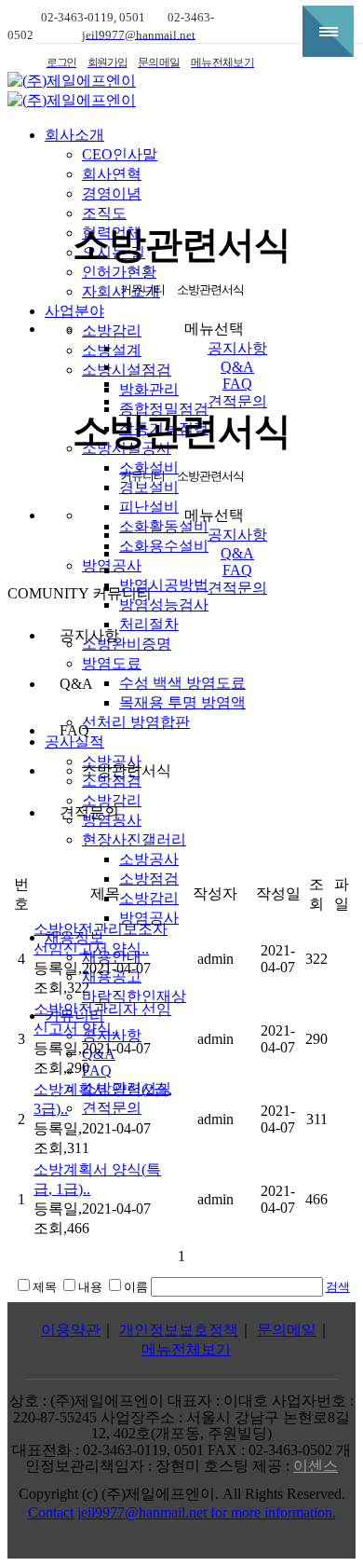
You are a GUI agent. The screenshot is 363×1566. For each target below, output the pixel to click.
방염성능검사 (163, 604)
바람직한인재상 (134, 996)
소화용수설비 (163, 546)
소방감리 (111, 330)
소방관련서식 (126, 770)
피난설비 (149, 507)
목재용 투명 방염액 (182, 702)
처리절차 (149, 624)
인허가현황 (119, 272)
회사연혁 (111, 174)
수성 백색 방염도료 (182, 683)
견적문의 (111, 1108)
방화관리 (149, 389)
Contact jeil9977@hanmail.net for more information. (182, 1512)
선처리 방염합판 (136, 722)
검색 (338, 1287)
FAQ (97, 1070)
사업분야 (74, 311)
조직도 (104, 213)
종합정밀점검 (163, 409)
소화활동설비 (163, 526)
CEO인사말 (119, 154)
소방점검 (149, 878)
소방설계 (111, 350)
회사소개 (74, 135)
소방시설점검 (126, 370)
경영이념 (111, 193)
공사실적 (74, 741)
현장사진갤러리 (134, 839)
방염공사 (111, 565)
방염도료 (111, 663)
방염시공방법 (163, 585)
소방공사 (149, 859)
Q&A (237, 367)
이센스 (315, 1466)
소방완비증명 (126, 644)
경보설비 (149, 487)
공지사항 (237, 348)
